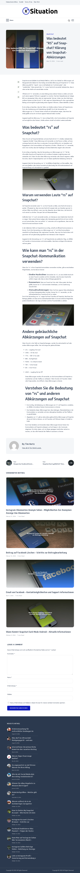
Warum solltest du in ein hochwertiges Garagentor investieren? (22, 803)
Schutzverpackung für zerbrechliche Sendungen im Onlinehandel (22, 731)
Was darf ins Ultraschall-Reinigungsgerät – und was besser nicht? (22, 740)
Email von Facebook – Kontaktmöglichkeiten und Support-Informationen (40, 592)
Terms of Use (28, 2)
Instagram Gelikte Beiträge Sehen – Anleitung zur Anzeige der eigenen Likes (23, 849)
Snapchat (50, 34)
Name (9, 677)
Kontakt (21, 2)
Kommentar (11, 654)
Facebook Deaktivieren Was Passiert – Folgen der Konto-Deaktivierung (23, 831)
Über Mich (37, 2)
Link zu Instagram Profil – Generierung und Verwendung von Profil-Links (25, 858)
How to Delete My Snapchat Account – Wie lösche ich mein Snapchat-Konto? (23, 812)
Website (9, 694)
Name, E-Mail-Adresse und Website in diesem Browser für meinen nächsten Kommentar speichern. (37, 703)
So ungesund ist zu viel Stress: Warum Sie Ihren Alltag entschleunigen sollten (24, 767)
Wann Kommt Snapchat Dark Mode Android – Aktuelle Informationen (38, 632)
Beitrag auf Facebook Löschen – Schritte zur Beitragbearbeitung (36, 552)
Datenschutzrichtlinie (12, 2)
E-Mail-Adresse (12, 686)
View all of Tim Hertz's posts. (31, 448)
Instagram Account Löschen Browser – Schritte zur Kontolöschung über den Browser (25, 822)
